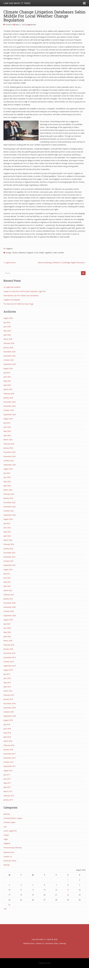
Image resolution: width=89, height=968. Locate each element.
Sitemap (6, 865)
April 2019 (7, 687)
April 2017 (7, 787)
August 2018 (8, 720)
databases (22, 252)
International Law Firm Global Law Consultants (21, 295)
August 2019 (8, 670)
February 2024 (8, 444)
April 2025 (7, 385)
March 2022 (7, 540)
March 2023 (7, 490)
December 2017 (9, 754)
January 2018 (8, 749)
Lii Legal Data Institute (11, 287)
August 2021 (8, 569)
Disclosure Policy (9, 861)
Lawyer (6, 835)
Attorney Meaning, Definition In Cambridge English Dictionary (61, 262)
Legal (5, 839)
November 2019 (9, 657)
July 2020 (6, 624)
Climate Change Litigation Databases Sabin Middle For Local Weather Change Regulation (44, 16)
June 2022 (7, 527)
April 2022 (7, 536)
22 (68, 895)
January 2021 (8, 599)
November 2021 (9, 557)
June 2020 (7, 628)
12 (33, 890)
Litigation (9, 248)
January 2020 (8, 649)
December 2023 (9, 452)
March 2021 (7, 590)
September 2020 (9, 615)
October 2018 (8, 712)
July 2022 (6, 523)
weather (61, 252)
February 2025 (8, 393)
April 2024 (7, 435)
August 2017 (8, 770)
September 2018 (9, 716)
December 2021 (9, 553)
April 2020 (7, 636)
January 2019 (8, 699)
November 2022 (9, 507)
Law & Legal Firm (10, 831)
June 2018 (7, 729)
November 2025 (9, 356)
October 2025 (8, 360)
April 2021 (7, 586)
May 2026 (7, 331)
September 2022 (9, 515)
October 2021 (8, 561)
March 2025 (7, 389)
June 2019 (7, 678)
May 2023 (7, 481)
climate (14, 252)
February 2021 (8, 594)
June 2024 (7, 427)
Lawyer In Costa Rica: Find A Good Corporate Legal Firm (24, 291)
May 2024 (7, 431)
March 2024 (7, 440)
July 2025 (6, 373)
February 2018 (8, 745)
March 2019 (7, 691)
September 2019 (9, 666)
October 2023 (8, 460)
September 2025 (9, 364)
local (36, 252)
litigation (30, 252)
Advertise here (8, 852)
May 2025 (7, 381)
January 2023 (8, 498)
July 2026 (6, 322)
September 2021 (9, 565)
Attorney (6, 814)
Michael (33, 24)
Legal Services (10, 262)
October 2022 (8, 511)
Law (5, 827)
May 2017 (7, 783)
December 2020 (9, 603)
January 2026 (8, 347)
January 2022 (8, 548)
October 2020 (8, 611)
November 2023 (9, 456)
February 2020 (8, 645)
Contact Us (7, 856)
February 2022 (8, 544)
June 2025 (7, 377)
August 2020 (8, 620)
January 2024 (8, 448)
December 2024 (9, 402)
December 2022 (9, 502)
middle (41, 252)
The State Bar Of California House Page (18, 304)
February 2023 (8, 494)
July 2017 (6, 775)
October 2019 (8, 661)
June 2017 (7, 779)
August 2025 (8, 368)
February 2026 (8, 343)
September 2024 (9, 414)
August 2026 (8, 318)
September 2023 (9, 465)
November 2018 (9, 708)
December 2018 (9, 703)
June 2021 (7, 578)
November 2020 (9, 607)
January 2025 (8, 398)
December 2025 (9, 352)
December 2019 (9, 653)
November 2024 (9, 406)
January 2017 (8, 800)
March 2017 (7, 791)
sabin (55, 252)
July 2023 (6, 473)
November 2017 (9, 758)
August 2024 (8, 419)
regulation (48, 252)
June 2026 (7, 326)
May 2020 (7, 632)
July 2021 (6, 574)
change (8, 252)
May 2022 (7, 532)
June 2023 (7, 477)
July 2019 (6, 674)
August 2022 (8, 519)
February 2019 (8, 695)
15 (68, 890)
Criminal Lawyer (9, 822)
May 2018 (7, 733)
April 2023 (7, 486)
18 (21, 895)
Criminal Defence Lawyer (12, 818)
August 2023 (8, 469)
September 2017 (9, 766)
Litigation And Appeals (11, 300)
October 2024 (8, 410)
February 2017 (8, 796)
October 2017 (8, 762)
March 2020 (7, 641)
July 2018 (6, 724)
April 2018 (7, 737)
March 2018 (7, 741)
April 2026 (7, 335)
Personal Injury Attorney (12, 847)
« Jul (4, 909)
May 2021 (7, 582)
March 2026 (7, 339)
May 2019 (7, 682)
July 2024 (6, 423)
